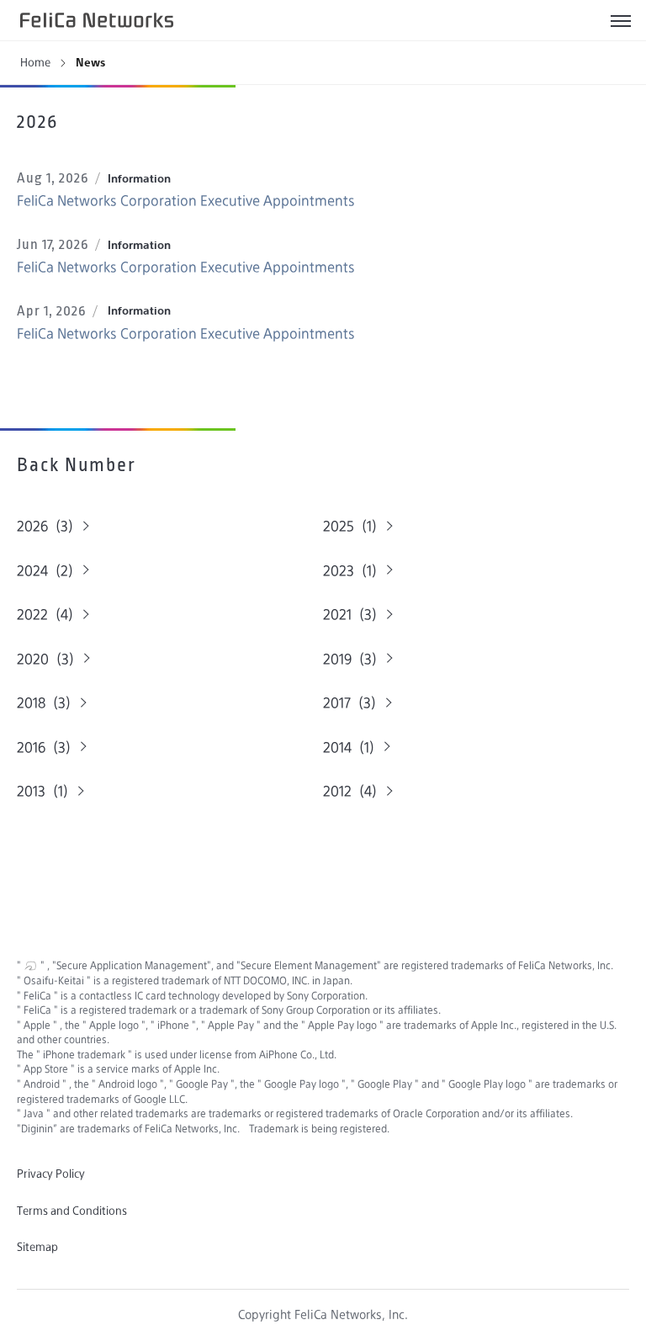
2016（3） (47, 747)
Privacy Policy (51, 1174)
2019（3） (353, 659)
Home (35, 62)
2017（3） (353, 703)
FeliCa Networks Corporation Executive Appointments (186, 200)
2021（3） (353, 614)
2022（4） (49, 614)
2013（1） (46, 791)
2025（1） (353, 526)
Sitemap (37, 1247)
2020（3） (49, 659)
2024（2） (49, 570)
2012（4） (353, 791)
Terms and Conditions (72, 1211)
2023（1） (353, 570)
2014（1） (352, 747)
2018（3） (47, 703)
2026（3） (49, 526)
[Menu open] (621, 20)
